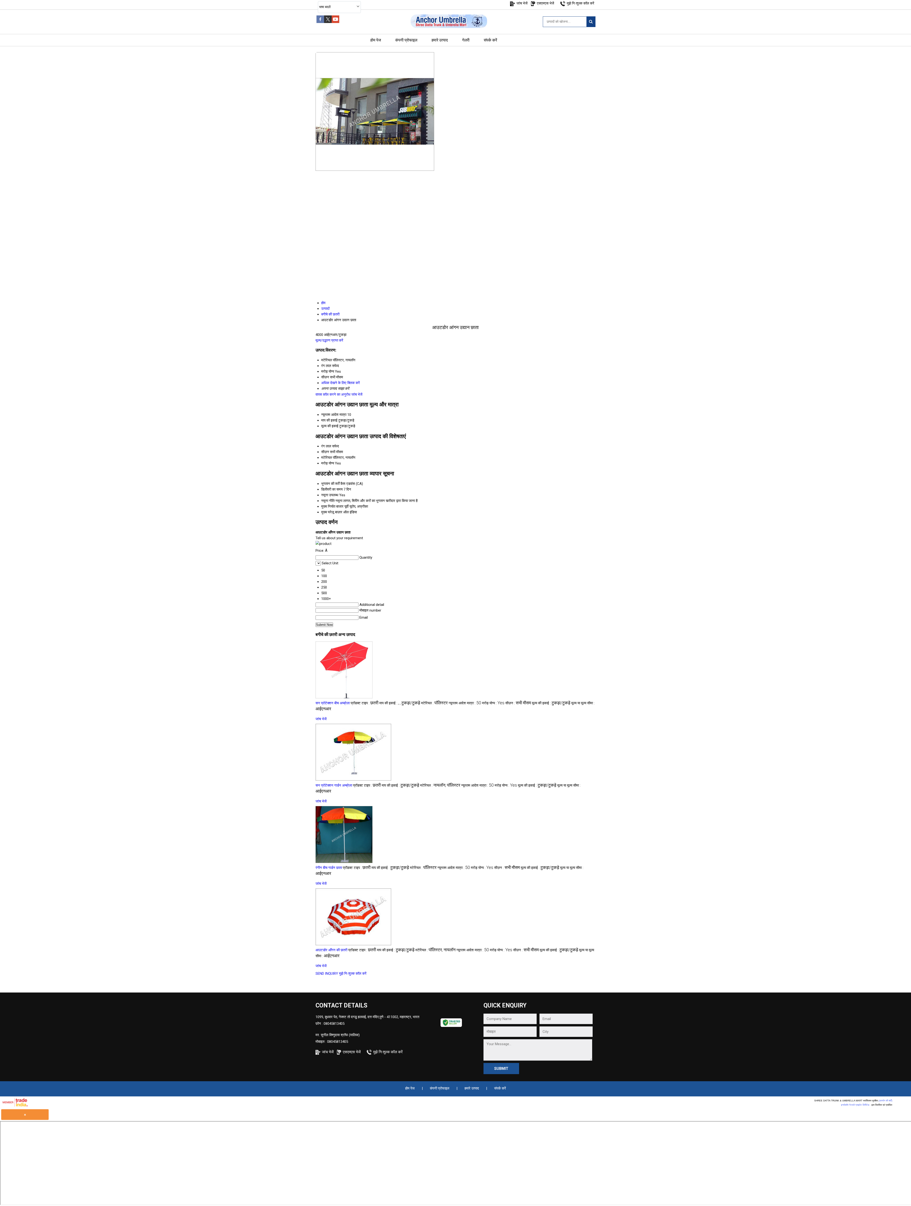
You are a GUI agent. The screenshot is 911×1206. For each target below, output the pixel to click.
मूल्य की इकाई (329, 426)
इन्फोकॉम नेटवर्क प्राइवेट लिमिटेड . (856, 1105)
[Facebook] (320, 22)
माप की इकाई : (399, 703)
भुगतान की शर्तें (330, 484)
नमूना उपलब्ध (329, 495)
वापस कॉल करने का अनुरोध (333, 394)
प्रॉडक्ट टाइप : (364, 703)
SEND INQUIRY (327, 973)
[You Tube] (335, 22)
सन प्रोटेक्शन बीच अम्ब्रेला (333, 703)
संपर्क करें (490, 40)
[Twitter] (328, 22)
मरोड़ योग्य (327, 463)
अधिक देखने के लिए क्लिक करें (340, 383)
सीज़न (325, 452)
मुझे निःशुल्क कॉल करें (580, 3)
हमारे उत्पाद (440, 40)
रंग (323, 446)
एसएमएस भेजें (545, 3)
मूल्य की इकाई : (551, 703)
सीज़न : (518, 703)
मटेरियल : (434, 703)
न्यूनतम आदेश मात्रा (333, 415)
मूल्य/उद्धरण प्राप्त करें (329, 340)
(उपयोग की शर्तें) (885, 1100)
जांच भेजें (522, 3)
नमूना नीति (328, 501)
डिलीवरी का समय (332, 489)
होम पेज (375, 40)
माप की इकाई (329, 420)
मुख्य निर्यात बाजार (332, 506)
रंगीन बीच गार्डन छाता (329, 868)
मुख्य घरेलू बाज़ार (331, 512)
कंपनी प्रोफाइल (406, 40)
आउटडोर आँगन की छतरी (331, 950)
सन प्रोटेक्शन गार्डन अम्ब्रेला (334, 785)
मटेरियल (326, 457)
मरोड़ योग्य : (493, 703)
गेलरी (465, 40)
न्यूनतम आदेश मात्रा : (465, 703)
